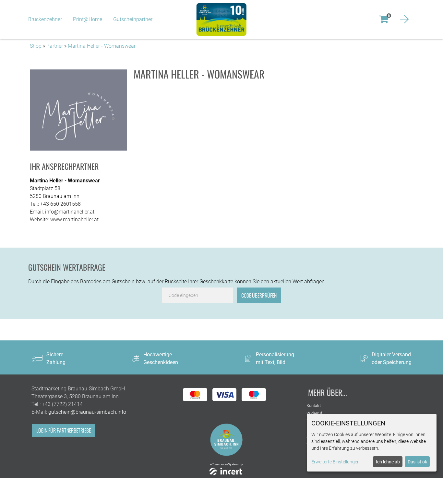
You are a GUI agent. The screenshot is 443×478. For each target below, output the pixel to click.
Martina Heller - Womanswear (102, 46)
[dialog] (372, 443)
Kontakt (313, 405)
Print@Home (87, 19)
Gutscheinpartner (132, 19)
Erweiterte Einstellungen (335, 461)
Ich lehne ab (388, 461)
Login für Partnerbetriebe (63, 430)
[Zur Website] (226, 439)
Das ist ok (417, 461)
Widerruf (314, 413)
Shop (36, 46)
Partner (54, 46)
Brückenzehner (45, 19)
